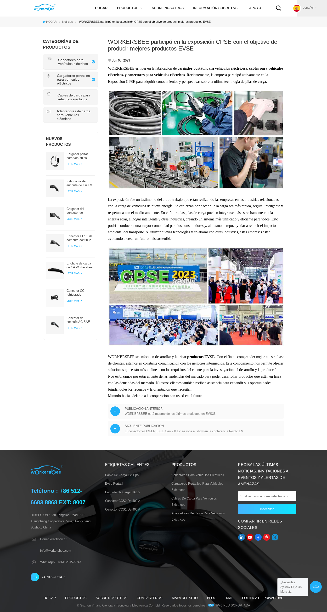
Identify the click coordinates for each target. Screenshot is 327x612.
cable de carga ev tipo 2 (123, 475)
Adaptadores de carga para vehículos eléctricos (198, 516)
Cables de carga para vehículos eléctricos (194, 501)
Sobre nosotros (168, 8)
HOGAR (101, 8)
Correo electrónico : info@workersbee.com (55, 544)
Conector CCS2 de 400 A (122, 501)
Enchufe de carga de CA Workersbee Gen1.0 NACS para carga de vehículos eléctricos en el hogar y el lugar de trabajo (80, 265)
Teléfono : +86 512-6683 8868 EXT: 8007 (58, 496)
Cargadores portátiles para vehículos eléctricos (197, 487)
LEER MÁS (73, 164)
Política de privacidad (262, 598)
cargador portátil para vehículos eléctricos (212, 68)
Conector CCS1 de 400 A (122, 509)
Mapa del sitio (185, 598)
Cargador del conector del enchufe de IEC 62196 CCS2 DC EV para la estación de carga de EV (81, 211)
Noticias (67, 21)
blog (211, 598)
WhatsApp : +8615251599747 (60, 562)
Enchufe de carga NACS (122, 492)
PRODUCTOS (128, 8)
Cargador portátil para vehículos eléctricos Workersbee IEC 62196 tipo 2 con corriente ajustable (79, 156)
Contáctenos (149, 598)
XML (229, 598)
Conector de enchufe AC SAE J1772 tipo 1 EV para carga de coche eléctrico (81, 320)
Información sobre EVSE (216, 8)
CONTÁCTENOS (54, 577)
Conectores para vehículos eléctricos (197, 475)
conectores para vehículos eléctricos (156, 75)
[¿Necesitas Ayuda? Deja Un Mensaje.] (316, 587)
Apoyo (255, 8)
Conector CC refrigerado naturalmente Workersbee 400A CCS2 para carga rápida (79, 293)
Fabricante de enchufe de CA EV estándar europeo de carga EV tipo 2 (81, 183)
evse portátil (114, 483)
